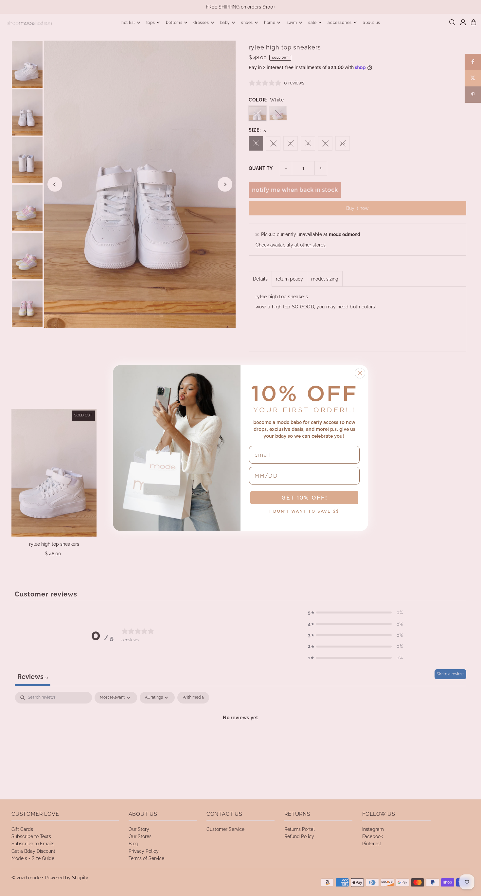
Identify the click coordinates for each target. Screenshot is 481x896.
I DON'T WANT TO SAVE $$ (304, 511)
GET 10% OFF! (304, 497)
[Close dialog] (360, 373)
